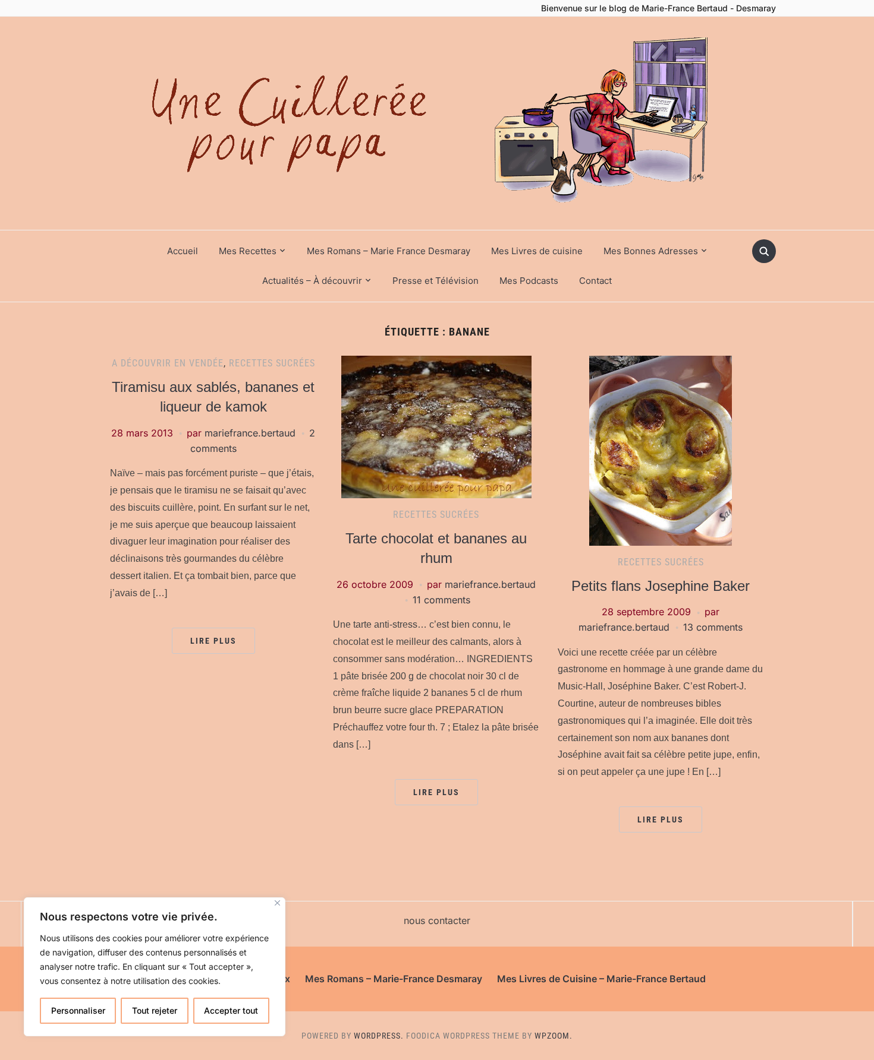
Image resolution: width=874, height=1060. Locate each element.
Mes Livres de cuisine (537, 251)
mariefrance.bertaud (250, 433)
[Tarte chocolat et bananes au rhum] (436, 426)
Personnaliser (78, 1010)
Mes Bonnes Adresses (650, 251)
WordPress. (379, 1035)
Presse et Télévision (435, 280)
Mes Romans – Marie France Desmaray (388, 251)
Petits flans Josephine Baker (660, 586)
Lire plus (213, 641)
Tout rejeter (154, 1010)
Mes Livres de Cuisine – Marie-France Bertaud (601, 979)
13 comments (713, 627)
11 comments (441, 600)
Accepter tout (231, 1010)
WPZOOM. (554, 1035)
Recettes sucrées (272, 363)
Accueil (182, 251)
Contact (595, 280)
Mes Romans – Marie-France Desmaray (393, 979)
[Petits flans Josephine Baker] (660, 450)
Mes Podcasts (528, 280)
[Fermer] (277, 903)
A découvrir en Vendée (168, 363)
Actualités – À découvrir (312, 280)
